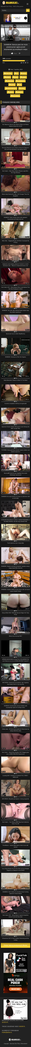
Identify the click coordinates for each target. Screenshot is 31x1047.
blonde (24, 73)
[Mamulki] (13, 3)
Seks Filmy (9, 73)
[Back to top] (26, 1042)
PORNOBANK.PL (7, 1032)
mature (12, 84)
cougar (24, 77)
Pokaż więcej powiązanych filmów (15, 945)
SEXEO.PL (5, 1022)
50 (17, 73)
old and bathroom (11, 88)
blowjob (8, 77)
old (20, 84)
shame (11, 92)
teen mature (16, 95)
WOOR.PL (22, 1026)
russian (22, 88)
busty (16, 77)
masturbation (21, 80)
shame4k (20, 92)
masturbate (10, 80)
